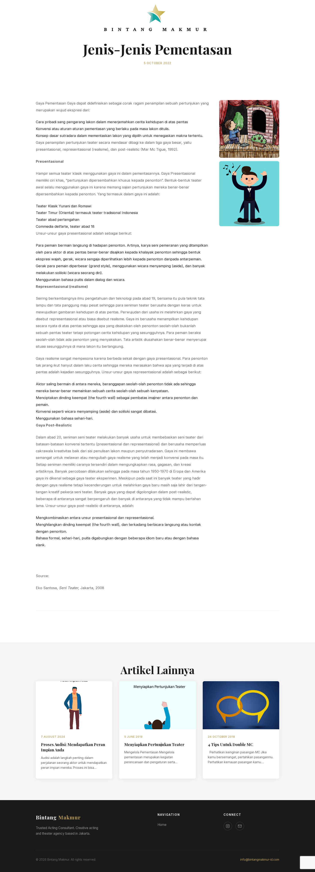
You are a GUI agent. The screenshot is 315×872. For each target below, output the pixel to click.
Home (162, 825)
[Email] (240, 826)
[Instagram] (228, 826)
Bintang (58, 817)
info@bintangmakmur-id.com (259, 859)
